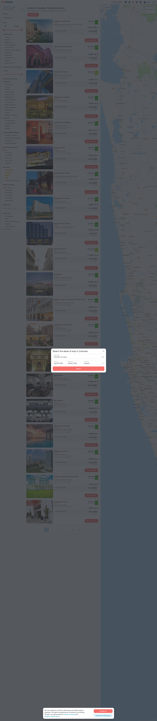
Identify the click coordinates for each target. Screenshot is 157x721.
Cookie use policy (69, 714)
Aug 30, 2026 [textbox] (72, 363)
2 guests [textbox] (87, 363)
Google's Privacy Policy (52, 716)
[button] (103, 357)
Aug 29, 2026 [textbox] (58, 363)
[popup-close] (103, 351)
